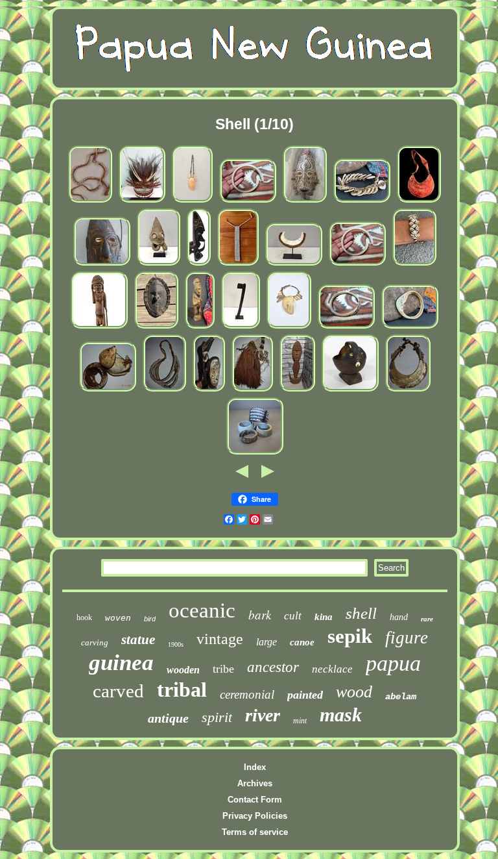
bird (150, 619)
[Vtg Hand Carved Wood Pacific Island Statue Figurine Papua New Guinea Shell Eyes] (99, 327)
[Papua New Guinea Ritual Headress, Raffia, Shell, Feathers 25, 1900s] (252, 390)
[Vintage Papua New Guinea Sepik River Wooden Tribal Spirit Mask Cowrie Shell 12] (101, 264)
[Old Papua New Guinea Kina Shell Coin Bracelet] (361, 201)
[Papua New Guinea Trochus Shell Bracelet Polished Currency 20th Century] (346, 327)
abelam (400, 696)
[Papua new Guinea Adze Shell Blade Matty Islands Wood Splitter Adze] (240, 327)
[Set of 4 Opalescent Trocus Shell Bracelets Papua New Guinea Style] (254, 453)
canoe (302, 642)
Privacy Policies (254, 816)
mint (300, 720)
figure (406, 637)
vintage (219, 638)
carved (118, 690)
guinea (121, 662)
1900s (176, 644)
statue (138, 639)
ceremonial (247, 694)
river (262, 715)
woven (118, 618)
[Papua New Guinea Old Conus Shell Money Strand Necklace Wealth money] (90, 201)
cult (293, 616)
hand (399, 617)
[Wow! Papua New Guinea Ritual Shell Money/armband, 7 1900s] (107, 390)
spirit (217, 717)
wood (354, 691)
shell (361, 613)
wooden (183, 669)
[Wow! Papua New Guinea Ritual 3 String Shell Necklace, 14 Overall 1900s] (164, 390)
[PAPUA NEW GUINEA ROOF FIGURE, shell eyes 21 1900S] (209, 390)
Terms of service (255, 832)
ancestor (273, 667)
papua (393, 663)
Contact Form (255, 799)
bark (259, 614)
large (266, 641)
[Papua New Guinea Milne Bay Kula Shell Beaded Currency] (293, 264)
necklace (332, 669)
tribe (223, 668)
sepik (349, 636)
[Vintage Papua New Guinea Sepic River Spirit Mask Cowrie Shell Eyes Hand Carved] (156, 327)
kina (323, 617)
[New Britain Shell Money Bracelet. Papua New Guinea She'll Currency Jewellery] (414, 264)
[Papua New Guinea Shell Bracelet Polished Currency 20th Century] (247, 201)
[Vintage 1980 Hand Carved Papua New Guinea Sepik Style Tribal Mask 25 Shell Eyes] (305, 201)
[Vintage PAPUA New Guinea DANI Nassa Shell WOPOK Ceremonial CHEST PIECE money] (238, 264)
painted (305, 694)
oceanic (202, 610)
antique (168, 718)
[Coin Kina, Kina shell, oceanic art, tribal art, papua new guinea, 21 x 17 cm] (419, 201)
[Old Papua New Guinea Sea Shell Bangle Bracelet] (409, 327)
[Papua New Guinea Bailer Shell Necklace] (192, 201)
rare (427, 619)
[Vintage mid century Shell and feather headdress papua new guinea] (142, 201)
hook (84, 617)
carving (94, 642)
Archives (254, 783)
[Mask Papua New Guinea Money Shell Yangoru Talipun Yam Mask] (158, 264)
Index (255, 767)
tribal (182, 689)
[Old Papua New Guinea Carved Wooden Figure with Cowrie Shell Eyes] (200, 327)
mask (341, 714)
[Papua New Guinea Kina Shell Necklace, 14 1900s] (408, 390)
